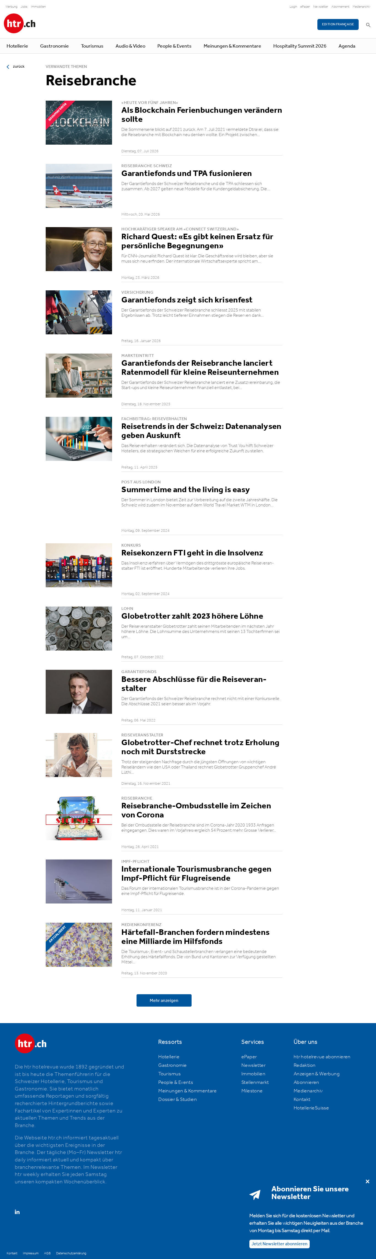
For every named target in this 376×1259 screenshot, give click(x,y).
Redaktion (305, 1065)
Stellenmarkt (255, 1082)
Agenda (347, 46)
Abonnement (340, 6)
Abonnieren (306, 1082)
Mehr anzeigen (164, 1000)
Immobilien (38, 6)
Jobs (24, 6)
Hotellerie (17, 46)
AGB (47, 1253)
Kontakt (302, 1099)
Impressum (31, 1253)
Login (293, 6)
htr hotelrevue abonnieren (322, 1057)
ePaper (305, 6)
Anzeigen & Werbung (317, 1074)
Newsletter (320, 6)
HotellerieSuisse (311, 1108)
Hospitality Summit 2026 (299, 46)
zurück (18, 66)
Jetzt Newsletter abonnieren (279, 1243)
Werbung (11, 6)
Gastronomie (54, 46)
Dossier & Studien (177, 1099)
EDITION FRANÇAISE (338, 24)
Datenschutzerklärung (71, 1253)
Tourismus (92, 46)
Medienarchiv (361, 6)
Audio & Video (130, 46)
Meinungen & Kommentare (232, 46)
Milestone (252, 1091)
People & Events (174, 46)
